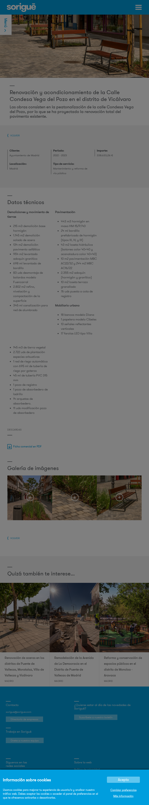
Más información (123, 796)
